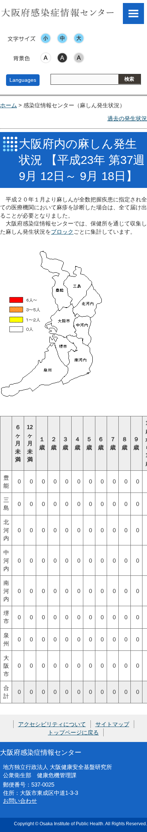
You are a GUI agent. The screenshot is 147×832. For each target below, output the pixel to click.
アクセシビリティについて (52, 724)
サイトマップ (112, 724)
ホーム (8, 105)
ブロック (62, 231)
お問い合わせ (20, 800)
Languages (22, 80)
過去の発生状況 (127, 118)
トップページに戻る (73, 732)
